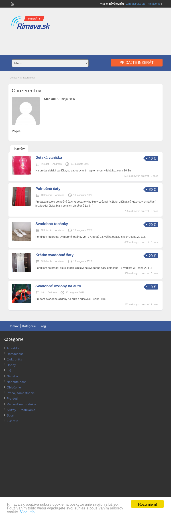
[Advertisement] (85, 41)
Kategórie (29, 326)
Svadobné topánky (51, 224)
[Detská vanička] (21, 173)
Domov (13, 77)
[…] (91, 205)
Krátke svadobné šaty (54, 255)
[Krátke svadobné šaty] (21, 271)
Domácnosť (15, 354)
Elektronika (14, 359)
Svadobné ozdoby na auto (58, 286)
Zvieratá (12, 421)
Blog (43, 326)
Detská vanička (48, 157)
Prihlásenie (154, 3)
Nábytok (12, 376)
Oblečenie (46, 195)
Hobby (11, 365)
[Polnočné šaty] (21, 204)
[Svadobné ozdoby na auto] (21, 302)
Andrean (57, 164)
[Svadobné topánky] (21, 239)
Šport (10, 415)
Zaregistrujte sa (135, 3)
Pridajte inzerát (137, 62)
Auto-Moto (14, 348)
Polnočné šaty (47, 189)
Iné (42, 292)
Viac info (27, 511)
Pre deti (45, 164)
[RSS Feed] (12, 3)
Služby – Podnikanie (21, 410)
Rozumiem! (147, 504)
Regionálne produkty (21, 404)
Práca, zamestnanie (21, 393)
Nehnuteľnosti (16, 382)
